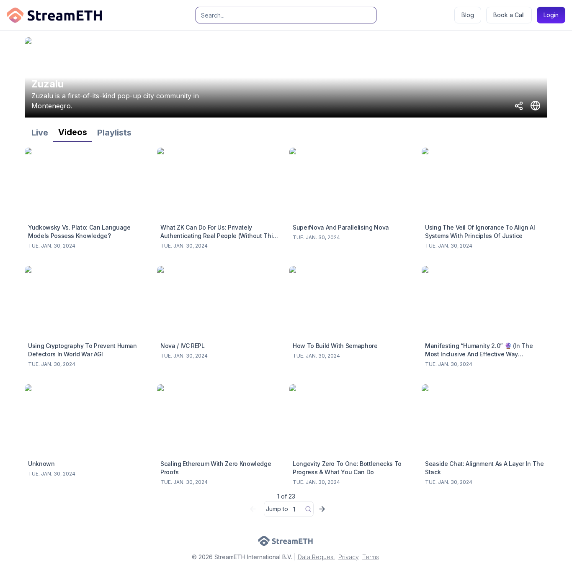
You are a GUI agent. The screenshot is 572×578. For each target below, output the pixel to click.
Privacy (348, 556)
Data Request (316, 556)
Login (551, 14)
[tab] (39, 132)
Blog (467, 14)
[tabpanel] (286, 334)
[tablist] (286, 132)
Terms (370, 556)
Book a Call (509, 14)
